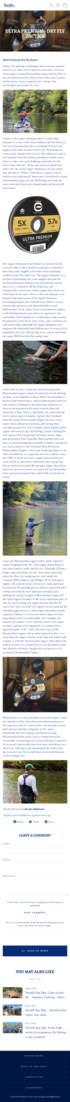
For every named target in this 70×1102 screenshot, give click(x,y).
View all (35, 979)
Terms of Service (37, 925)
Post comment (35, 913)
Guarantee (34, 1088)
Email (7, 860)
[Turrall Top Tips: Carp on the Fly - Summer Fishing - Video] (12, 992)
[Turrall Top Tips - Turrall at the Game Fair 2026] (12, 1010)
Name (7, 844)
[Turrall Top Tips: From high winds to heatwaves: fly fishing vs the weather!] (12, 1027)
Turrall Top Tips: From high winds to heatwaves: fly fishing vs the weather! (45, 1032)
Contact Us (34, 1077)
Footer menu (34, 1056)
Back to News (37, 951)
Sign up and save (34, 1066)
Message (9, 876)
